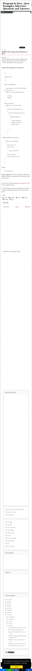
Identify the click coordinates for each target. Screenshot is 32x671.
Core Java (7, 522)
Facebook (12, 197)
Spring (6, 535)
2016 (8, 614)
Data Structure (8, 533)
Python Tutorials (9, 546)
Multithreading (8, 541)
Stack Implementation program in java (17, 627)
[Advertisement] (16, 30)
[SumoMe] (29, 670)
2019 (8, 608)
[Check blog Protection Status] (9, 652)
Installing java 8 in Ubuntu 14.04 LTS (17, 643)
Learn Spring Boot (9, 514)
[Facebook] (16, 670)
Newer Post (6, 207)
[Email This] (3, 202)
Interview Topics (9, 527)
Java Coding (8, 530)
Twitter (19, 197)
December (11, 617)
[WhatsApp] (9, 670)
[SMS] (3, 670)
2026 (8, 599)
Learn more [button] (24, 663)
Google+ (25, 197)
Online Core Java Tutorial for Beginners (14, 509)
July (9, 621)
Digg (12, 199)
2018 (8, 610)
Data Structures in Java (10, 512)
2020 (8, 606)
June (9, 623)
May (9, 625)
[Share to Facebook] (7, 202)
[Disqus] (16, 228)
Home (17, 207)
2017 (8, 612)
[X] (22, 670)
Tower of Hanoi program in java (15, 630)
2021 (8, 604)
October (10, 619)
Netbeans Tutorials (9, 538)
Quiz (6, 543)
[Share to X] (6, 202)
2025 (8, 602)
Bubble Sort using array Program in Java (15, 53)
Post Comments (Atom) (14, 251)
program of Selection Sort (21, 183)
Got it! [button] (16, 666)
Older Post (27, 207)
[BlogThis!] (4, 202)
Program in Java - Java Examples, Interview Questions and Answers (16, 5)
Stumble (6, 199)
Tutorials (7, 524)
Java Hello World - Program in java (16, 645)
